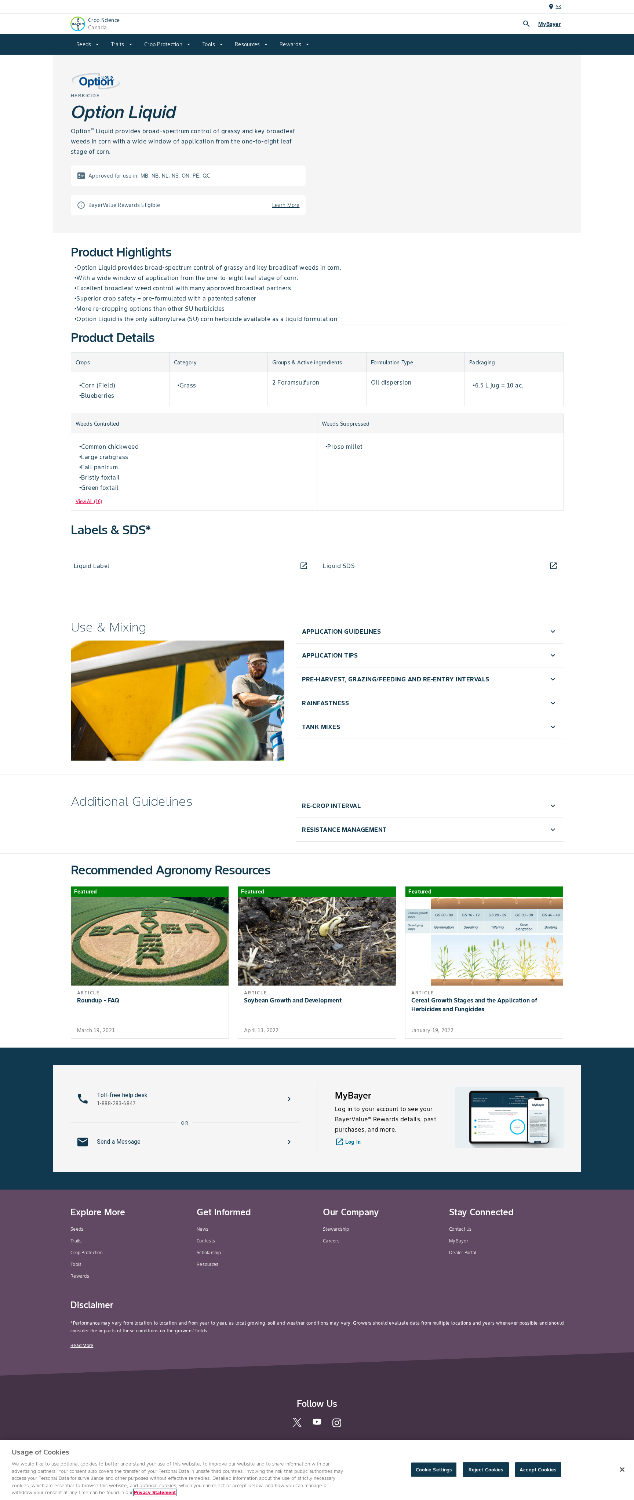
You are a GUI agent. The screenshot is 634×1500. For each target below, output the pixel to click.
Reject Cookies (486, 1469)
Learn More (286, 205)
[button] (429, 631)
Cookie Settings (434, 1469)
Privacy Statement (155, 1492)
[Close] (622, 1469)
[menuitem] (87, 44)
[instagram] (336, 1426)
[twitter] (297, 1425)
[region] (317, 1470)
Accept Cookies (538, 1469)
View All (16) (89, 501)
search (526, 23)
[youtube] (317, 1424)
